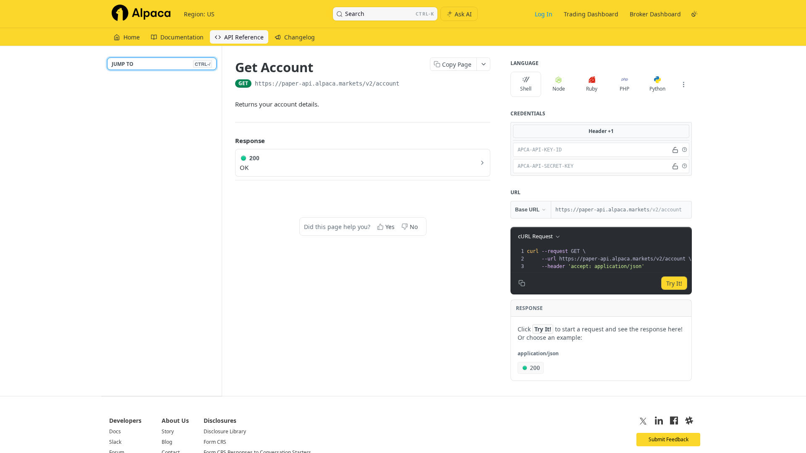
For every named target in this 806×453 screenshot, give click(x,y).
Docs (115, 431)
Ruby (591, 88)
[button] (684, 149)
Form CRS (215, 441)
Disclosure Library (225, 431)
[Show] (675, 150)
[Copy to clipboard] (408, 84)
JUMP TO (161, 64)
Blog (167, 441)
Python (657, 88)
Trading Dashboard (591, 14)
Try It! (674, 283)
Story (168, 431)
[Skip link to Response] (229, 140)
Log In (543, 14)
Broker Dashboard (655, 14)
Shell (525, 88)
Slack (115, 441)
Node (558, 88)
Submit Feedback (668, 439)
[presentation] (609, 258)
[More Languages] (683, 84)
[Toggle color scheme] (694, 14)
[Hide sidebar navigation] (220, 221)
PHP (624, 88)
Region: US (199, 14)
